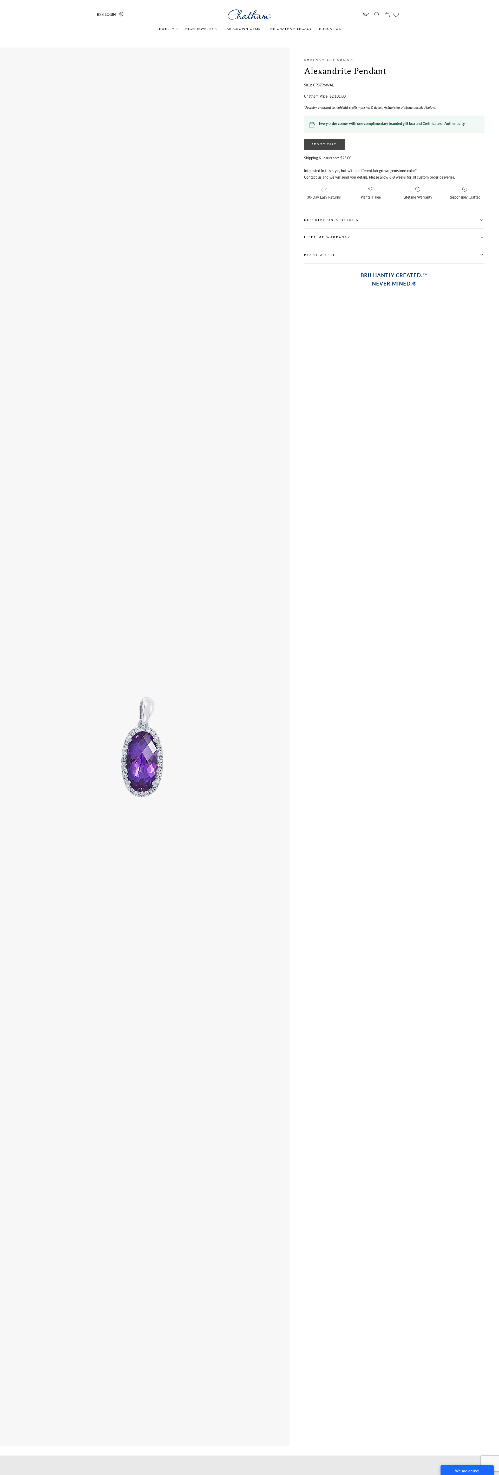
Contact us (312, 177)
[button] (377, 14)
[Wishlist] (396, 15)
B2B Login (106, 14)
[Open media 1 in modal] (207, 684)
